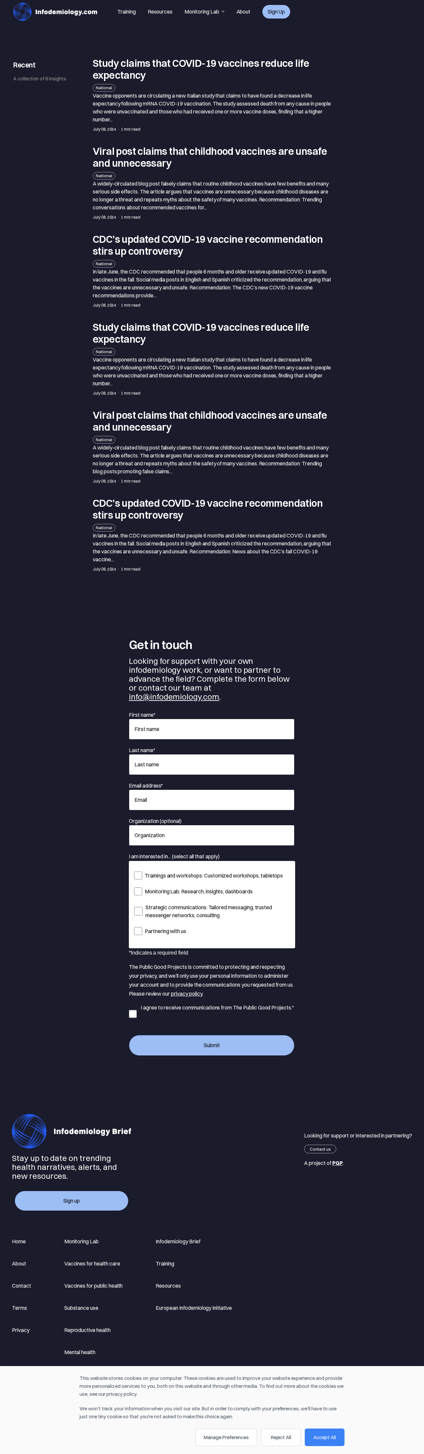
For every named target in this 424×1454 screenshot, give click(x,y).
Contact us (320, 1149)
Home (19, 1241)
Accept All (324, 1437)
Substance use (81, 1307)
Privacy (20, 1330)
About (244, 11)
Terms (19, 1307)
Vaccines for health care (92, 1263)
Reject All (281, 1437)
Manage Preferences (226, 1437)
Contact (21, 1285)
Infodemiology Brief (178, 1241)
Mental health (79, 1352)
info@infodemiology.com (174, 697)
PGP (337, 1163)
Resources (160, 11)
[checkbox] (212, 903)
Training (126, 11)
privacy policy (186, 993)
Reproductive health (87, 1330)
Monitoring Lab (202, 11)
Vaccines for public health (93, 1285)
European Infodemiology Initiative (194, 1307)
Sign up (276, 11)
